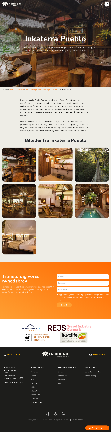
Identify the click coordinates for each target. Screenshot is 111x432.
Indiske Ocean (36, 391)
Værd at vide (62, 376)
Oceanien (34, 398)
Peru (26, 90)
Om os (60, 372)
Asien (33, 379)
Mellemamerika (36, 402)
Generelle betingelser (93, 372)
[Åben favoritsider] (102, 4)
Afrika (33, 387)
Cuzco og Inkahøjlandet (37, 90)
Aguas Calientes (52, 90)
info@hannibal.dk (100, 354)
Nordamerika (35, 395)
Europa (33, 376)
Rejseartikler (62, 379)
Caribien (34, 383)
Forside (11, 90)
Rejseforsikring (90, 376)
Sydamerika (20, 90)
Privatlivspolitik (77, 420)
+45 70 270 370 (13, 354)
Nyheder (61, 383)
